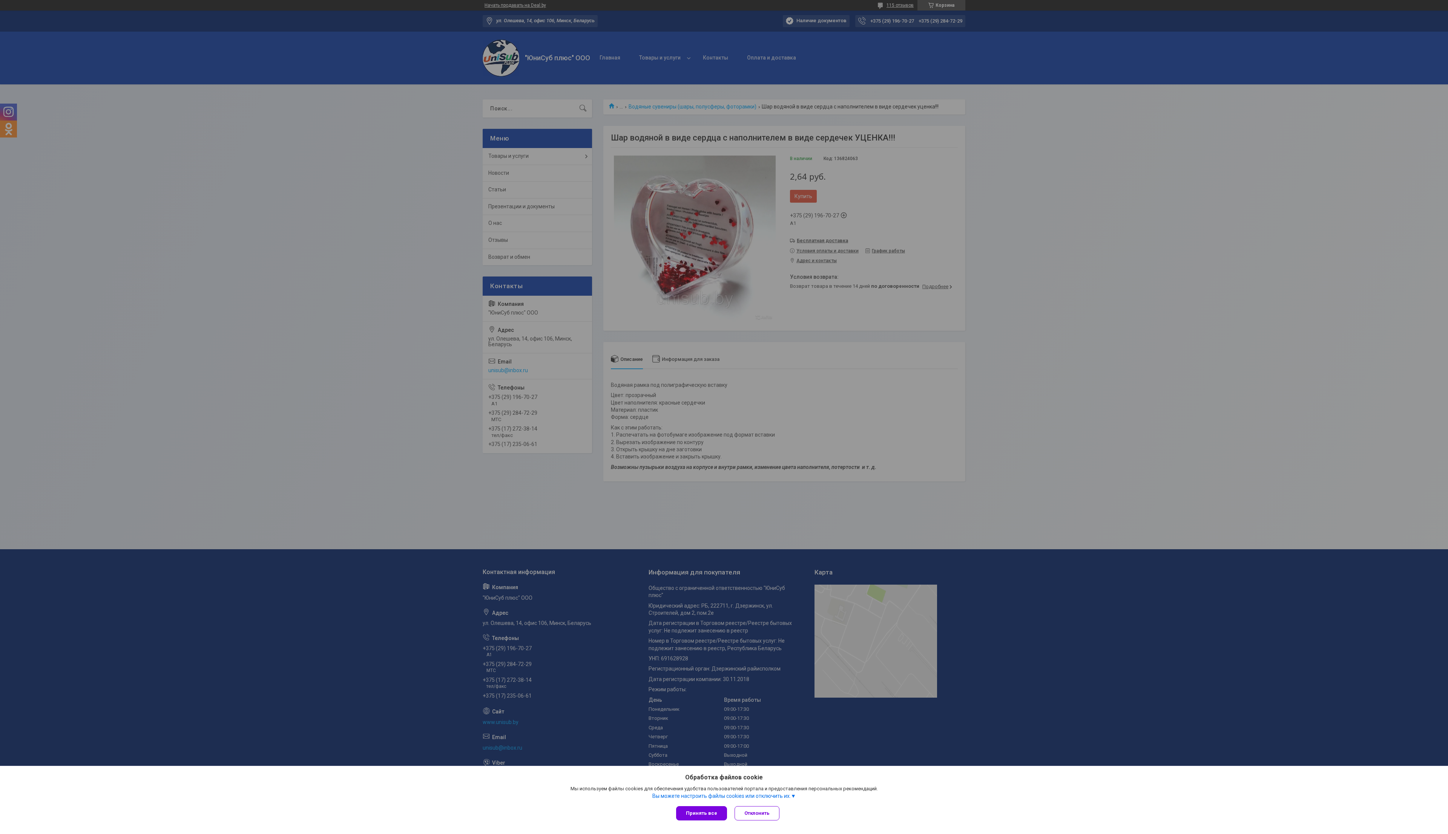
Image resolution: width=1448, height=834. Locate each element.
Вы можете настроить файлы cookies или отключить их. (721, 796)
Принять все (701, 813)
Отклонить (757, 813)
